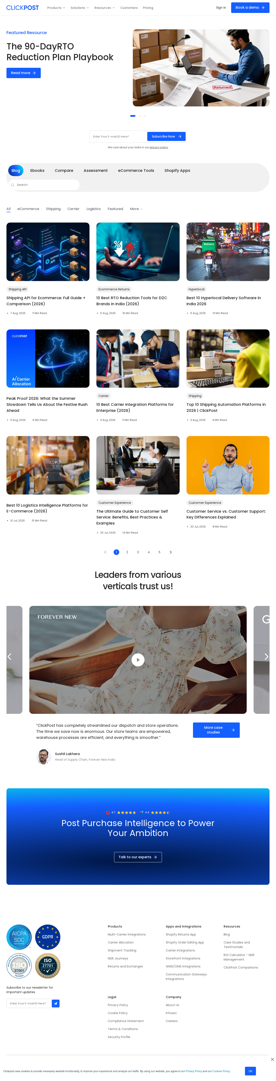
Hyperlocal (196, 289)
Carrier (73, 208)
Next (266, 656)
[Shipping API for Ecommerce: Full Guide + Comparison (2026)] (47, 252)
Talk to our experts (135, 857)
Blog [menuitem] (227, 934)
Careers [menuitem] (172, 1021)
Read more (20, 72)
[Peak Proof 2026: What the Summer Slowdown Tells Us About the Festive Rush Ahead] (47, 358)
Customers (129, 8)
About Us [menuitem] (172, 1005)
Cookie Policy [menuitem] (118, 1013)
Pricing (148, 8)
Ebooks (37, 170)
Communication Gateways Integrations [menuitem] (186, 976)
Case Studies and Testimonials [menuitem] (237, 944)
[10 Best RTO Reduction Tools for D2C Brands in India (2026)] (137, 252)
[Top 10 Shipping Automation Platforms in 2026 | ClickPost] (228, 358)
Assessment (96, 170)
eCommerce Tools (136, 170)
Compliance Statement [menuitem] (126, 1021)
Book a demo (247, 7)
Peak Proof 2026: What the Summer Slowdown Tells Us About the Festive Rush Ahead (47, 404)
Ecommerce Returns (114, 289)
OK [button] (250, 1071)
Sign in (221, 7)
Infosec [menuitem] (171, 1013)
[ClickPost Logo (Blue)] (22, 7)
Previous (9, 656)
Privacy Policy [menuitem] (118, 1005)
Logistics (93, 208)
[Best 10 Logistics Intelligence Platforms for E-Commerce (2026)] (47, 465)
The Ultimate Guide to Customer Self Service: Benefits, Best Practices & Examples (132, 517)
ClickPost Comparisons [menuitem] (241, 967)
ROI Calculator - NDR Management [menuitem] (239, 957)
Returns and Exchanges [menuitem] (125, 966)
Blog (16, 170)
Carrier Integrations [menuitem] (180, 950)
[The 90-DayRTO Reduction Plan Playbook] (201, 67)
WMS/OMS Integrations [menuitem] (183, 966)
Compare (64, 170)
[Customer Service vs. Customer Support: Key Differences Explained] (228, 465)
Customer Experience (115, 503)
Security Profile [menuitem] (119, 1037)
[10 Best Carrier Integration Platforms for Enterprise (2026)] (137, 358)
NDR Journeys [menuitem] (118, 958)
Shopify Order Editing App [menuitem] (185, 942)
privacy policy (159, 147)
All (8, 208)
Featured (115, 208)
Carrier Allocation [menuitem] (121, 942)
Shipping (53, 208)
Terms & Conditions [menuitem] (123, 1029)
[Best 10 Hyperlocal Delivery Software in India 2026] (228, 252)
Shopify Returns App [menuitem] (181, 934)
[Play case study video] (138, 659)
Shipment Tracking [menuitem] (122, 950)
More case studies (213, 730)
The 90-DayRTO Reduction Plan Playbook (59, 51)
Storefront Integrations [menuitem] (183, 958)
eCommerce (28, 208)
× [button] (272, 1058)
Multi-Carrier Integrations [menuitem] (127, 934)
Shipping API (18, 289)
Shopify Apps (177, 170)
